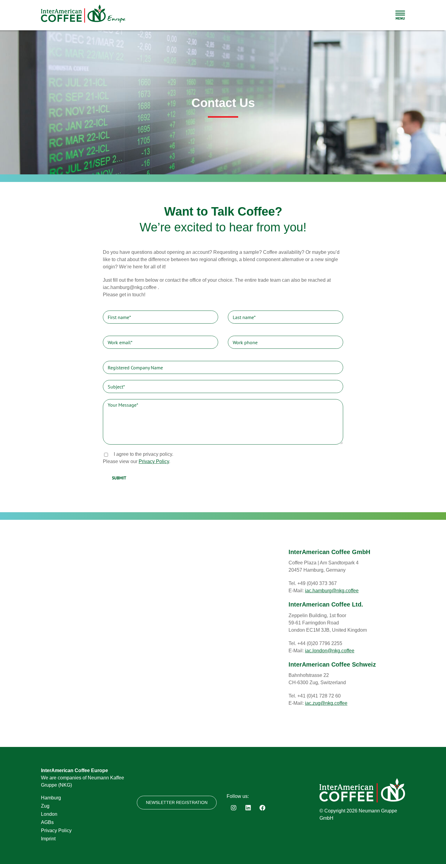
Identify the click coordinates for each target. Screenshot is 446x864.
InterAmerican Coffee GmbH (329, 552)
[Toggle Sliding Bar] (400, 15)
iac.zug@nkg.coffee (326, 703)
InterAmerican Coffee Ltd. (326, 604)
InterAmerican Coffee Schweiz (332, 664)
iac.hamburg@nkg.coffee (332, 590)
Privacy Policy (154, 461)
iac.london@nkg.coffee (329, 650)
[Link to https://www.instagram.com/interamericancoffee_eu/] (233, 808)
